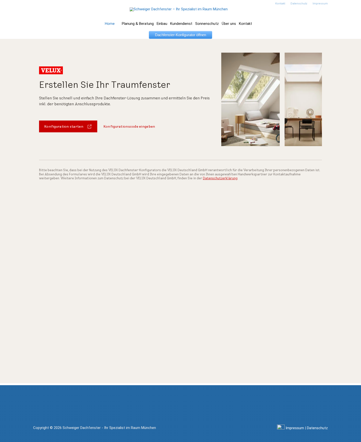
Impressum (295, 428)
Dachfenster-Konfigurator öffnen (180, 35)
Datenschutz (317, 428)
